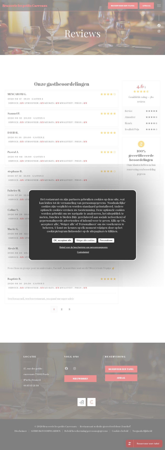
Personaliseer (106, 240)
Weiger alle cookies (85, 240)
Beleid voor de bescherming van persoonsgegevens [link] (83, 247)
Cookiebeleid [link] (83, 252)
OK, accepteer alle (62, 240)
